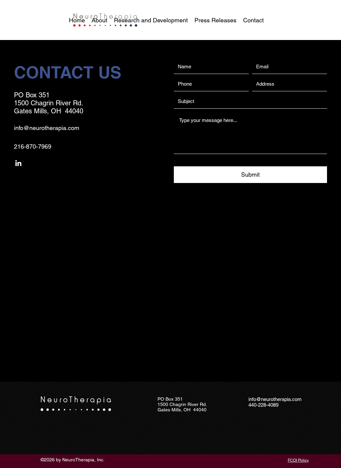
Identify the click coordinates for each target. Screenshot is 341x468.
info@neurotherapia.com (46, 127)
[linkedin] (284, 17)
